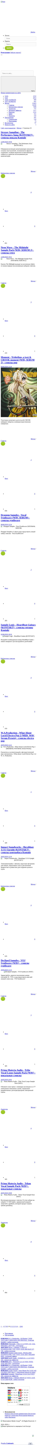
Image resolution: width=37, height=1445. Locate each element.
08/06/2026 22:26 (6, 366)
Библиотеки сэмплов (16, 107)
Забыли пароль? (15, 52)
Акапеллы (12, 108)
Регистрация (23, 1415)
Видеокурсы (9, 123)
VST (6, 98)
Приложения (9, 117)
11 (11, 1326)
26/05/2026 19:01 (6, 1079)
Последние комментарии (19, 1414)
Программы (13, 121)
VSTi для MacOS (10, 100)
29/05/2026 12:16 (6, 856)
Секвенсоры (13, 119)
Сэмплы (11, 105)
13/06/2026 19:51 (6, 257)
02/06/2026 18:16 (6, 634)
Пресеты (12, 112)
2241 (21, 1326)
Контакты (12, 1417)
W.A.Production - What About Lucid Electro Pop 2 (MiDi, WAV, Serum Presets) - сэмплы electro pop (17, 737)
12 (13, 1326)
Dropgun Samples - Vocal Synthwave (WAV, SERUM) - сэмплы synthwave (15, 518)
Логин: (7, 35)
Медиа (7, 103)
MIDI (10, 114)
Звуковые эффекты (15, 110)
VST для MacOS (10, 101)
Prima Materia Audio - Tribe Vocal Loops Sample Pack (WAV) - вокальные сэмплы (18, 1073)
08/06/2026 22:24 (6, 524)
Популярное (9, 1333)
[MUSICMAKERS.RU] (3, 1)
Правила (8, 1414)
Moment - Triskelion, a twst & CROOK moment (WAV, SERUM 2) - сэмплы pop (18, 360)
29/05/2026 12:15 (6, 970)
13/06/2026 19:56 (6, 142)
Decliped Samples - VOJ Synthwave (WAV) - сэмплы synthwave (15, 963)
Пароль (7, 41)
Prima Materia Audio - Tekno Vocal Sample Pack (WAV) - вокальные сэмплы (16, 1186)
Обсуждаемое (9, 1335)
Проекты (12, 116)
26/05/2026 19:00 (6, 1193)
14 (17, 1326)
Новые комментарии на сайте (11, 93)
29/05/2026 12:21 (6, 745)
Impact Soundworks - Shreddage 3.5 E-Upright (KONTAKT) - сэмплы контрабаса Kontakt (17, 850)
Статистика (14, 1415)
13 (15, 1326)
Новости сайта (10, 125)
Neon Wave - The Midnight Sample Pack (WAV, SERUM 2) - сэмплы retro (17, 250)
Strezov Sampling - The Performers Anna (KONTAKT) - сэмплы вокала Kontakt (17, 135)
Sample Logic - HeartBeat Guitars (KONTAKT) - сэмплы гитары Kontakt (18, 627)
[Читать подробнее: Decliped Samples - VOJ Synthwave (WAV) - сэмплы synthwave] (3, 999)
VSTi (6, 96)
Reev (6, 211)
